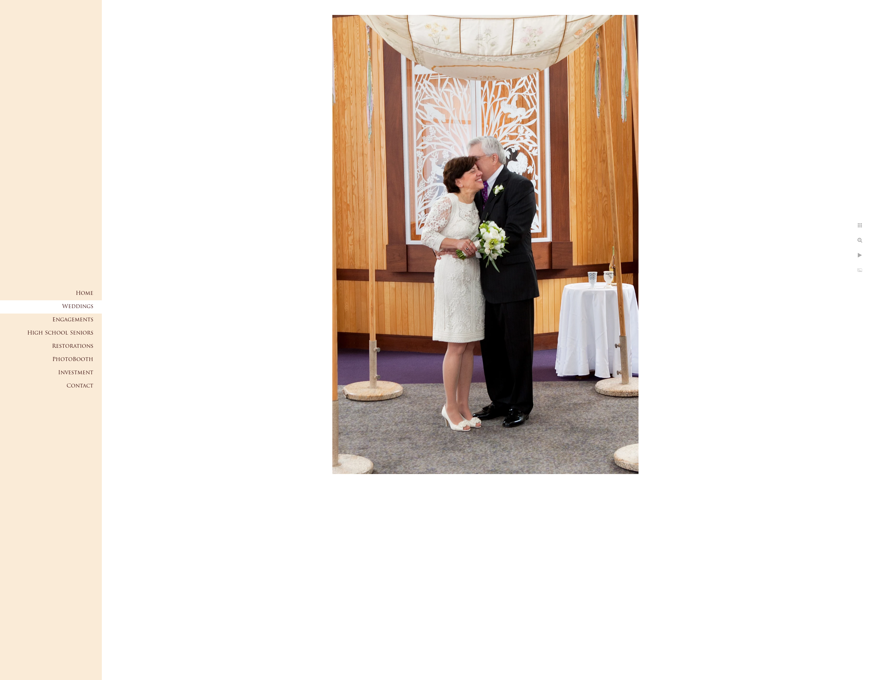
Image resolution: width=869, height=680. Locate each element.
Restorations (72, 346)
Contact (80, 386)
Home (84, 293)
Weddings (77, 306)
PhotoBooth (72, 359)
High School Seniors (60, 333)
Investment (75, 373)
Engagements (72, 320)
